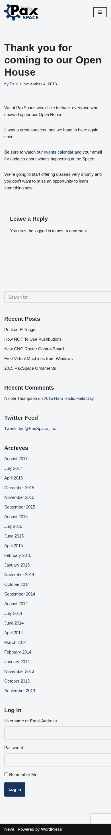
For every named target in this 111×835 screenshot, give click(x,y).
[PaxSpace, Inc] (21, 12)
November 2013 (19, 671)
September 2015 (19, 507)
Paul (14, 84)
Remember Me (23, 774)
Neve (9, 829)
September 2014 (19, 594)
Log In (15, 789)
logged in (42, 230)
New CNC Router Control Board (34, 348)
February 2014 (17, 652)
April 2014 (13, 632)
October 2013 (17, 681)
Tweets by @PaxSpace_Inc (30, 428)
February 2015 (17, 555)
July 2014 (13, 613)
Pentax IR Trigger (20, 329)
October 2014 (17, 584)
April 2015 (13, 545)
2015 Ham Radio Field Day (69, 398)
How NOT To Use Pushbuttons (33, 339)
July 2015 (13, 526)
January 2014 (17, 661)
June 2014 (14, 623)
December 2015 (19, 487)
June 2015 (14, 536)
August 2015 (16, 516)
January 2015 (17, 565)
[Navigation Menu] (100, 12)
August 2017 (16, 458)
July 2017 (13, 468)
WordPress (51, 829)
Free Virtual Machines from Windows (38, 358)
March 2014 (15, 642)
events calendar (58, 152)
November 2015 (19, 497)
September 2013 (19, 690)
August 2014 (16, 603)
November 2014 (19, 574)
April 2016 (13, 478)
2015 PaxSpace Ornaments (30, 368)
